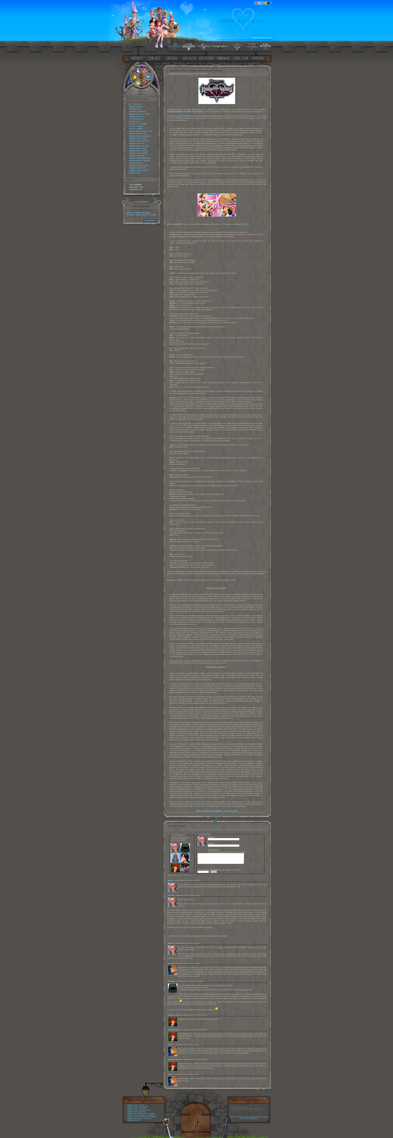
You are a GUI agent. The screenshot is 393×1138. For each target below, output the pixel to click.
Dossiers (246, 1117)
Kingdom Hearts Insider (257, 118)
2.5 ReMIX (152, 1117)
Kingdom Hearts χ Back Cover (140, 131)
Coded (148, 1110)
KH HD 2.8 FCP (135, 121)
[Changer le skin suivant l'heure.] (256, 3)
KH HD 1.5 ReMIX (136, 129)
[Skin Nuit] (268, 3)
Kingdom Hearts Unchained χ (140, 136)
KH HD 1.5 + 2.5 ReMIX (138, 124)
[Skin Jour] (262, 3)
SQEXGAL (245, 224)
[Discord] (258, 58)
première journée (176, 109)
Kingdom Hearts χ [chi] (137, 138)
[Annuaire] (222, 58)
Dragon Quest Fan (143, 215)
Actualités (239, 1117)
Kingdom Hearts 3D (136, 143)
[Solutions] (206, 58)
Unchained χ (148, 1118)
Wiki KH (129, 212)
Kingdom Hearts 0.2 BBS (138, 151)
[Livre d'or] (241, 58)
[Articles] (189, 58)
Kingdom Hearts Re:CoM (138, 165)
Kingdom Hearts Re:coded (139, 146)
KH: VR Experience (136, 119)
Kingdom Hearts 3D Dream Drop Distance (141, 1115)
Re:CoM (145, 1106)
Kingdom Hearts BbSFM (138, 153)
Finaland (137, 212)
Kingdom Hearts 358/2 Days (139, 158)
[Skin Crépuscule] (265, 3)
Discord (259, 1117)
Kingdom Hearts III (136, 116)
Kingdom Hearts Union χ (138, 133)
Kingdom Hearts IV (136, 106)
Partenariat (150, 220)
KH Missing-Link (135, 109)
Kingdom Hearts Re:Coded (136, 1110)
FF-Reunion (226, 224)
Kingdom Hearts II (136, 163)
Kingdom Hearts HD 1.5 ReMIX (138, 1117)
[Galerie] (171, 58)
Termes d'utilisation (251, 1118)
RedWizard (203, 73)
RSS (242, 1118)
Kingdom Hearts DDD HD (138, 141)
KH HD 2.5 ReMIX (136, 126)
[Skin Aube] (259, 3)
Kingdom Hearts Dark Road (139, 114)
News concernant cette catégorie (209, 811)
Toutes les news (230, 811)
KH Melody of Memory (137, 111)
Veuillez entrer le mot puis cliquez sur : (219, 870)
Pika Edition (146, 212)
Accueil (232, 1117)
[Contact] (155, 58)
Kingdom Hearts (135, 173)
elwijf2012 (186, 116)
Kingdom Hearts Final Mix (138, 170)
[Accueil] (136, 58)
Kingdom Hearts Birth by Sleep (137, 1113)
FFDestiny (130, 215)
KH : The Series (135, 104)
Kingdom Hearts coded (137, 148)
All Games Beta (195, 180)
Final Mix (142, 1105)
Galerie (265, 1117)
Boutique (253, 1117)
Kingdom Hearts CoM (137, 168)
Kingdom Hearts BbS (137, 156)
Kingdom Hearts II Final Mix (139, 160)
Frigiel (153, 215)
